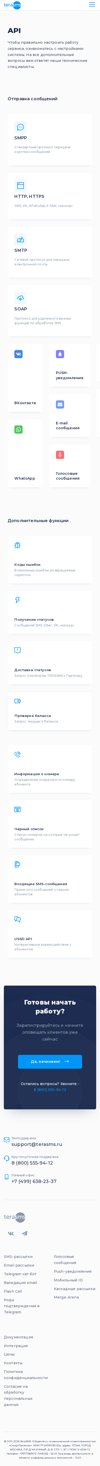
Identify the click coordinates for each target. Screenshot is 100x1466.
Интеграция (16, 1346)
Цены (9, 1354)
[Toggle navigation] (92, 5)
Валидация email (20, 1282)
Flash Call (13, 1291)
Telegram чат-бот (20, 1274)
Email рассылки (19, 1265)
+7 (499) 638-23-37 (34, 1181)
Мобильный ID (68, 1280)
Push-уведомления (73, 1271)
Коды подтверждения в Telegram (21, 1306)
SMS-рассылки (18, 1256)
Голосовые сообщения (65, 1259)
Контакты (13, 1363)
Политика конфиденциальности (26, 1374)
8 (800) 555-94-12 (50, 1089)
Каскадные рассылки (74, 1289)
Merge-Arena (66, 1297)
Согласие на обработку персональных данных (18, 1395)
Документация (18, 1337)
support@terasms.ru (37, 1144)
